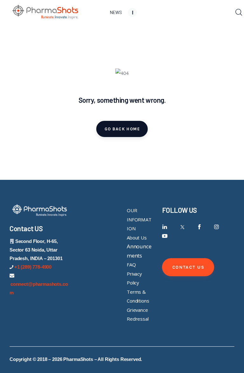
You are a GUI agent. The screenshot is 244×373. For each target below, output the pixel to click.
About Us (137, 237)
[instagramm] (216, 227)
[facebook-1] (199, 227)
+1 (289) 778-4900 (32, 267)
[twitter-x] (182, 227)
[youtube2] (164, 236)
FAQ (131, 264)
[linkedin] (164, 227)
